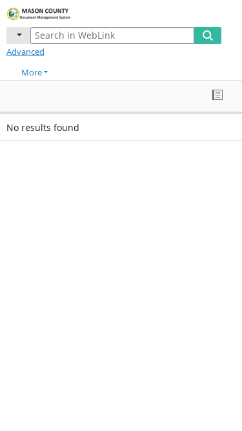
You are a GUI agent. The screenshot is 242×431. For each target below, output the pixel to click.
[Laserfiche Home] (54, 12)
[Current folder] (18, 35)
